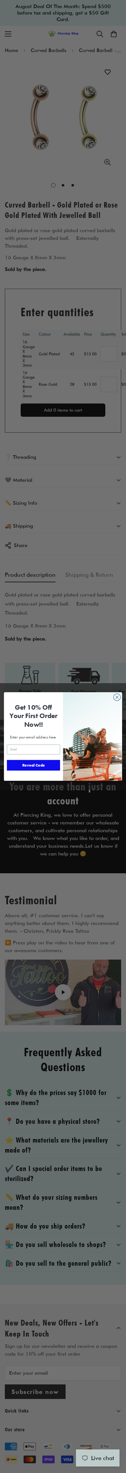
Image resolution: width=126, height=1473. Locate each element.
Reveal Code (33, 765)
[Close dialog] (117, 697)
